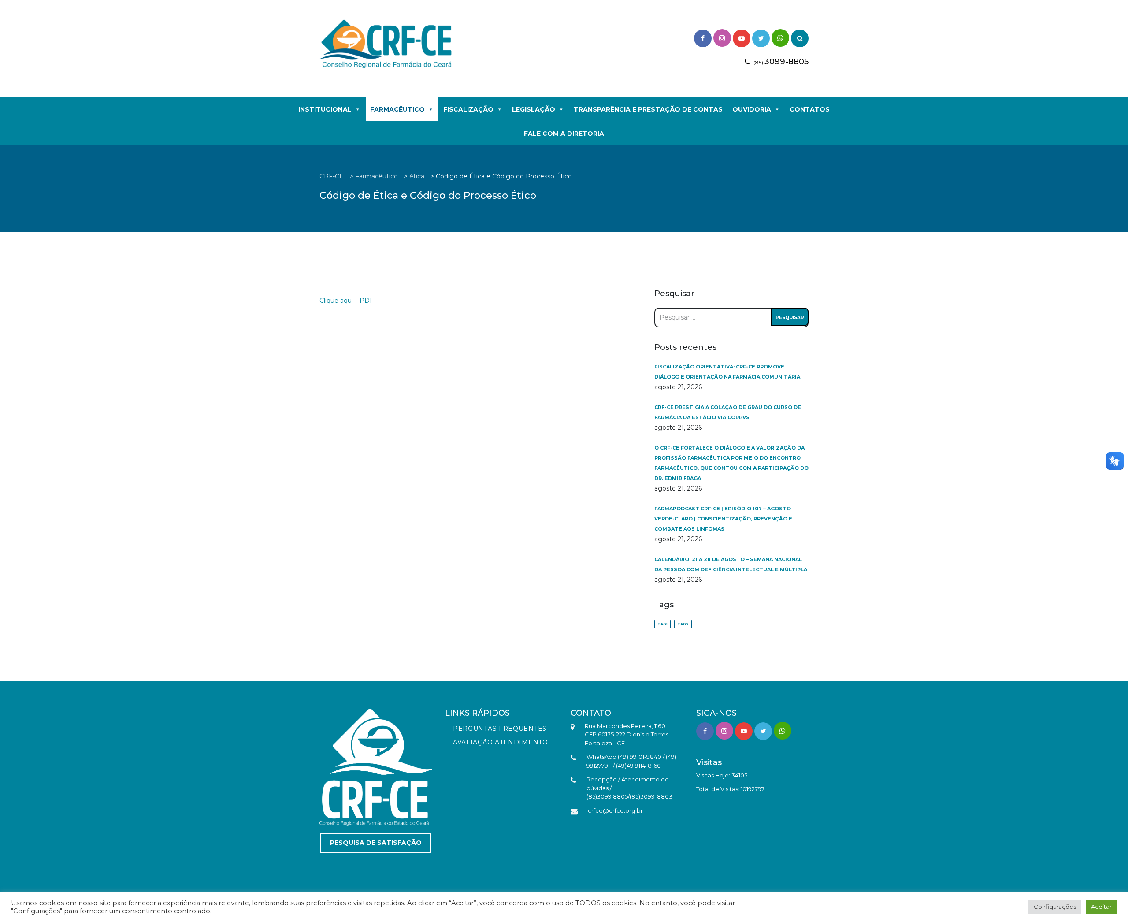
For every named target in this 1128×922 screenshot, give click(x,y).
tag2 (683, 624)
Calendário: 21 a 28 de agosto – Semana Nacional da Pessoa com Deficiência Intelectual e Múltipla (730, 564)
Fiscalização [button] (468, 109)
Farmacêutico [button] (397, 109)
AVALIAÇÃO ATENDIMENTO (500, 742)
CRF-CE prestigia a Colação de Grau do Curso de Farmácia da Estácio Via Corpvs (727, 412)
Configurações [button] (1055, 906)
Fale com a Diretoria (564, 134)
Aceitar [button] (1101, 906)
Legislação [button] (533, 109)
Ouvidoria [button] (751, 109)
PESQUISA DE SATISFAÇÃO (376, 843)
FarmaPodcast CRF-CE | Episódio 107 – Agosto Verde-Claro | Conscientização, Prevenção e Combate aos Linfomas (723, 519)
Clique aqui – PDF (346, 301)
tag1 (662, 624)
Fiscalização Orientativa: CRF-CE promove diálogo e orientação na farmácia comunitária (727, 372)
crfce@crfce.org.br (615, 810)
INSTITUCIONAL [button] (325, 109)
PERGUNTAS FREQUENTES (500, 728)
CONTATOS (810, 109)
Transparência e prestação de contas (648, 109)
